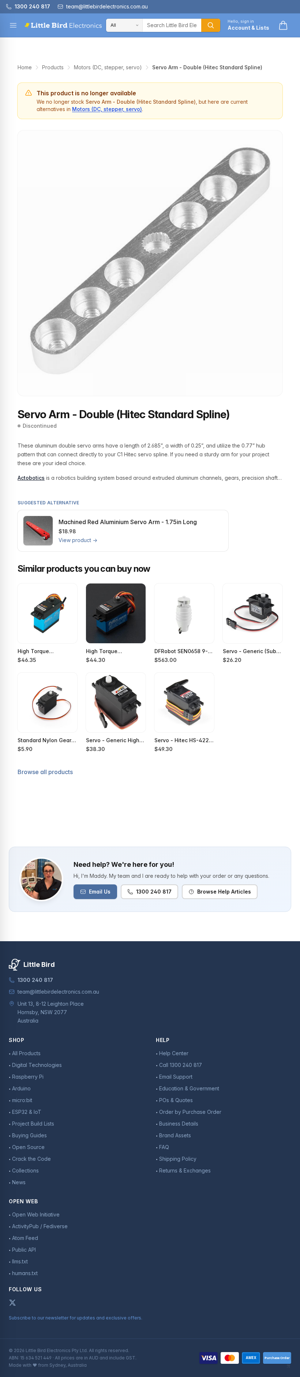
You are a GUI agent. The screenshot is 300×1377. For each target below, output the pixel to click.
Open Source (28, 1147)
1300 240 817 (154, 891)
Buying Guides (29, 1135)
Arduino (21, 1088)
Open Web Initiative (36, 1214)
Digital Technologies (37, 1065)
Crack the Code (31, 1159)
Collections (25, 1170)
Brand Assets (175, 1135)
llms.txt (20, 1261)
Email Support (175, 1077)
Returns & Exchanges (185, 1170)
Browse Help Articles (224, 891)
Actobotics (31, 478)
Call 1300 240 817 (180, 1065)
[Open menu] (13, 25)
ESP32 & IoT (26, 1112)
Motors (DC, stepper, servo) (108, 67)
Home (25, 67)
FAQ (164, 1147)
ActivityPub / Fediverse (40, 1226)
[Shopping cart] (283, 25)
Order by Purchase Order (190, 1112)
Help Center (173, 1053)
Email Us (99, 891)
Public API (24, 1250)
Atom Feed (25, 1238)
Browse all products (45, 772)
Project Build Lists (33, 1123)
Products (53, 67)
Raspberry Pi (28, 1077)
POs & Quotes (176, 1100)
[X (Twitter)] (12, 1302)
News (19, 1182)
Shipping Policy (177, 1159)
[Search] (210, 25)
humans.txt (25, 1273)
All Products (26, 1053)
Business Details (178, 1123)
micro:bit (22, 1100)
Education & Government (189, 1088)
